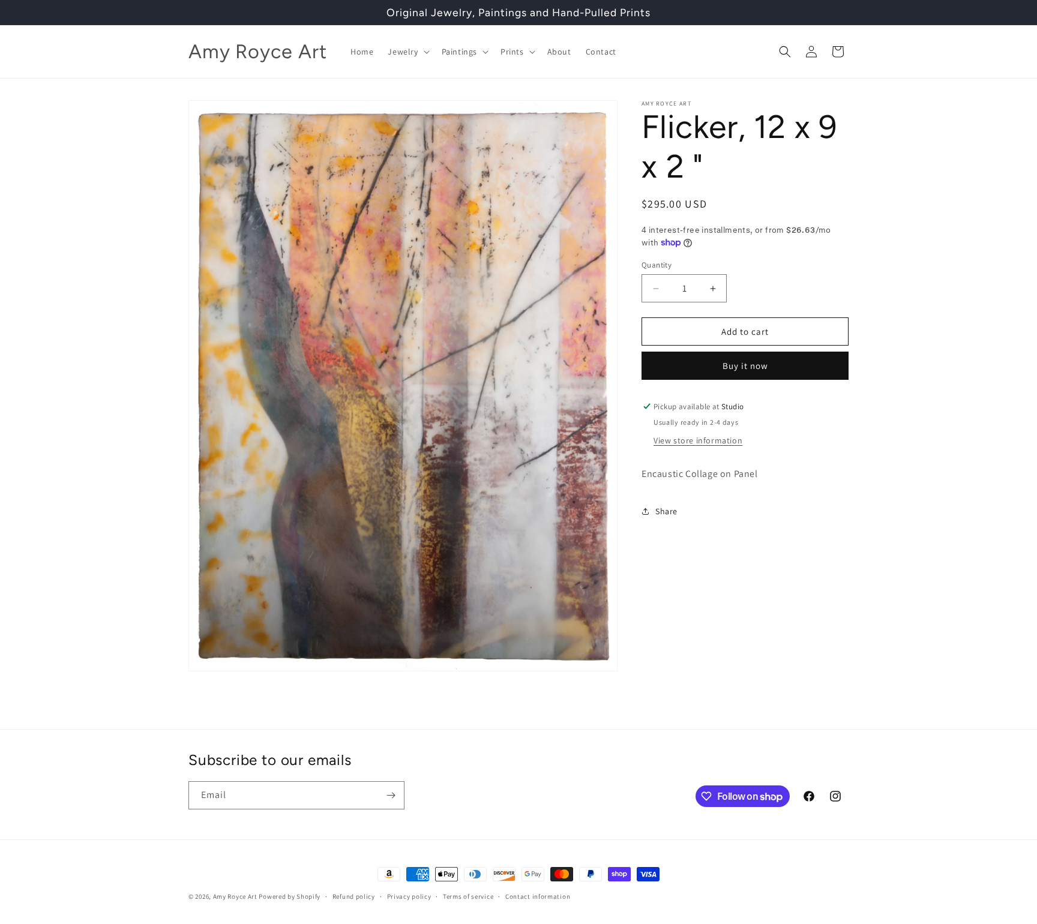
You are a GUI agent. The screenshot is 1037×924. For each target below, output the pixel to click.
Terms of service (468, 896)
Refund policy (353, 896)
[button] (407, 51)
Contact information (537, 896)
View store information (698, 440)
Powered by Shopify (289, 896)
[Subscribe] (390, 795)
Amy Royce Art (235, 896)
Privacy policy (409, 896)
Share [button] (666, 510)
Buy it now (745, 365)
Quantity (657, 265)
